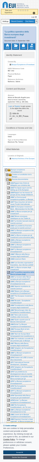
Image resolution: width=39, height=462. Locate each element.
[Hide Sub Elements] (6, 170)
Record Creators (17, 21)
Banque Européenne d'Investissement (24, 64)
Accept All (19, 452)
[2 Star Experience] (21, 10)
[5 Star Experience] (28, 10)
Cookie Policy (9, 439)
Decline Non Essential (19, 457)
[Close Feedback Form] (34, 13)
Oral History (29, 21)
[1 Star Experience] (19, 10)
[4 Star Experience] (25, 10)
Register (17, 106)
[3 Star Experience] (23, 10)
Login (33, 17)
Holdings (5, 21)
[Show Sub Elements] (7, 175)
